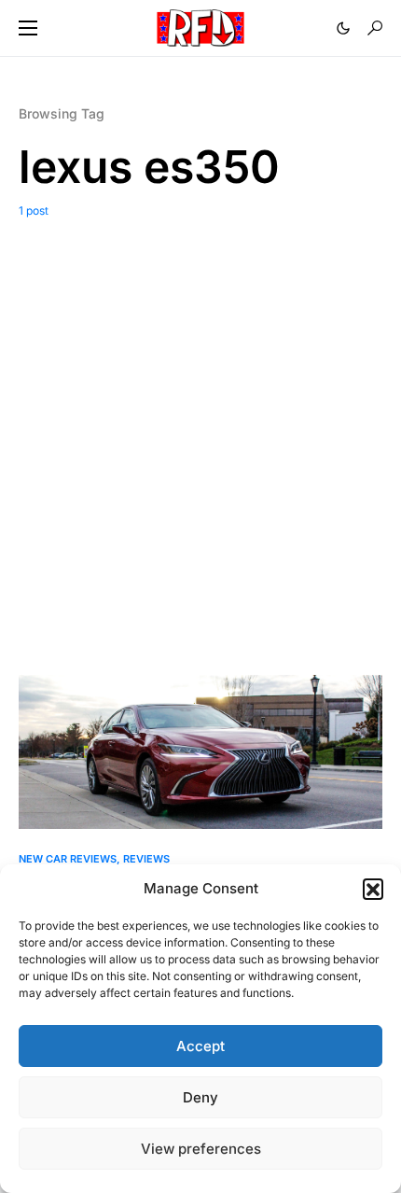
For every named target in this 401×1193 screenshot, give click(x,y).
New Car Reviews (68, 858)
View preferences (201, 1149)
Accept (200, 1046)
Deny (200, 1097)
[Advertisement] (200, 429)
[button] (373, 888)
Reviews (146, 858)
